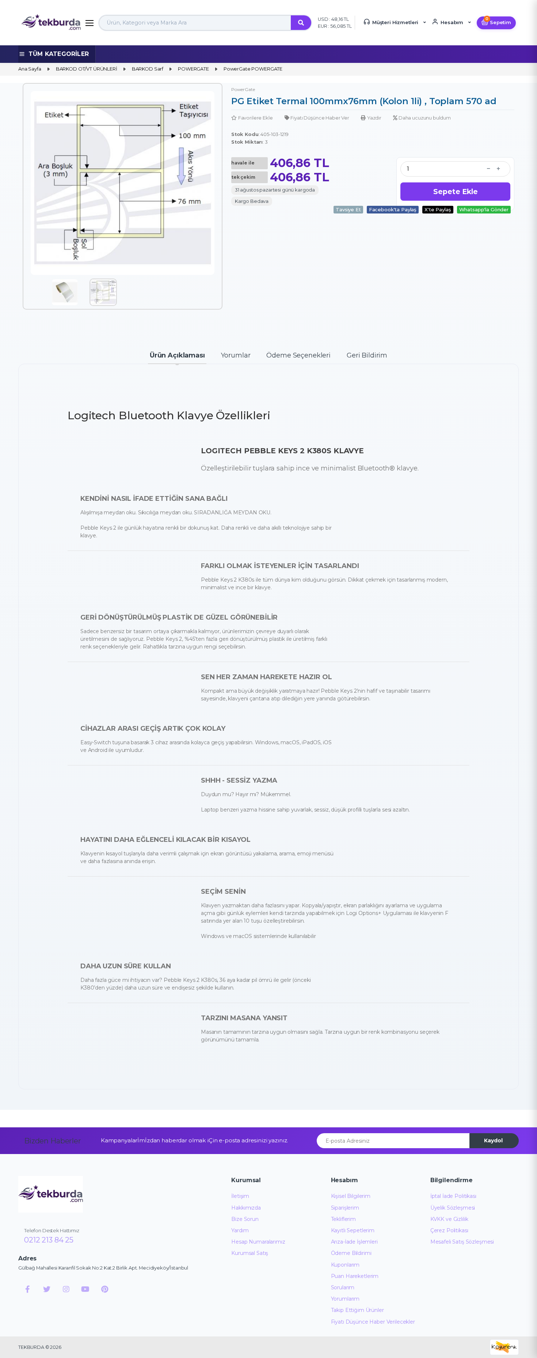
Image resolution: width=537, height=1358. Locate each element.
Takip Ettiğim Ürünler (357, 1310)
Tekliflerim (343, 1219)
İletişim (240, 1196)
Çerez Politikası (449, 1230)
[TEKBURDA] (50, 1194)
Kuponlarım (345, 1264)
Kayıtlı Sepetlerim (352, 1230)
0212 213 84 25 (48, 1240)
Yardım (239, 1230)
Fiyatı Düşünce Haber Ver (319, 118)
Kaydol (493, 1140)
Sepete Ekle (455, 191)
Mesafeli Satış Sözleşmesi (462, 1241)
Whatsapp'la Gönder (484, 209)
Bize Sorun (245, 1219)
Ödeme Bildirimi (351, 1253)
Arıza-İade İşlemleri (354, 1241)
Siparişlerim (345, 1207)
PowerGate (243, 89)
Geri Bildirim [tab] (367, 355)
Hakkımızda (246, 1207)
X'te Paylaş (437, 209)
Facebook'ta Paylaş (392, 209)
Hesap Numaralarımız (258, 1241)
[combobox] (195, 22)
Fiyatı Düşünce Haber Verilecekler (373, 1322)
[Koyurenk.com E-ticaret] (504, 1347)
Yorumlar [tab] (236, 355)
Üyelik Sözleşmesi (452, 1207)
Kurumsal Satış (249, 1253)
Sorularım (343, 1287)
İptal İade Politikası (453, 1196)
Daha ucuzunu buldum (425, 118)
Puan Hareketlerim (355, 1276)
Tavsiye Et (348, 209)
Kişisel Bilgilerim (350, 1196)
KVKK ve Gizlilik (449, 1219)
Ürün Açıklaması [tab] (177, 355)
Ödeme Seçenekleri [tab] (298, 355)
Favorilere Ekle (255, 118)
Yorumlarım (345, 1298)
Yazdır (374, 118)
